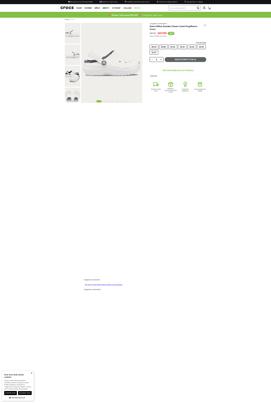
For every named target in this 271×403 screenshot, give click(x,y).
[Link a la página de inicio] (67, 19)
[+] (161, 75)
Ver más (160, 15)
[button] (111, 63)
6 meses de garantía (185, 106)
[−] (152, 75)
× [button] (31, 373)
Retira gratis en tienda (199, 106)
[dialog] (18, 386)
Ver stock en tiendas (177, 86)
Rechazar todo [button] (24, 393)
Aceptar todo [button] (10, 393)
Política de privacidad (21, 389)
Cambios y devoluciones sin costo (171, 106)
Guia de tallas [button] (201, 57)
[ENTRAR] (204, 8)
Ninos (73, 19)
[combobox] (184, 8)
